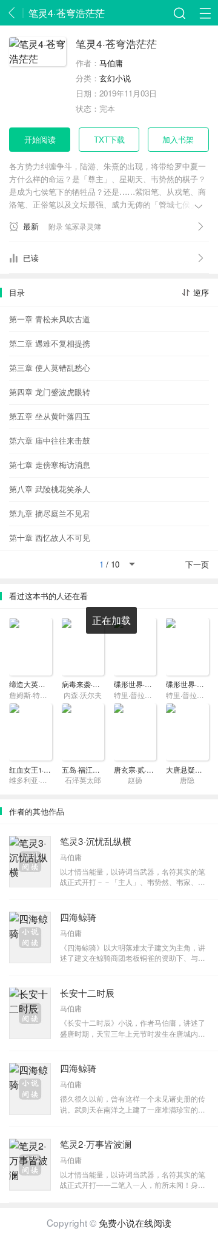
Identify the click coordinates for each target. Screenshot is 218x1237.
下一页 (197, 564)
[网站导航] (205, 12)
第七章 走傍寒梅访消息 (49, 464)
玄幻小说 (115, 78)
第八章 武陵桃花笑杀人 (49, 489)
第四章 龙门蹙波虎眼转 (49, 392)
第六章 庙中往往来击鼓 (49, 440)
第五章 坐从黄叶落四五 (49, 416)
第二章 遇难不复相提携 (49, 343)
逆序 (200, 292)
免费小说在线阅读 (135, 1222)
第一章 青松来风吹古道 (49, 319)
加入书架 (178, 139)
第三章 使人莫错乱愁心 (49, 367)
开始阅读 (40, 139)
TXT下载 (109, 139)
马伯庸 (111, 63)
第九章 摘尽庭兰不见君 (49, 513)
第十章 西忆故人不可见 (49, 537)
